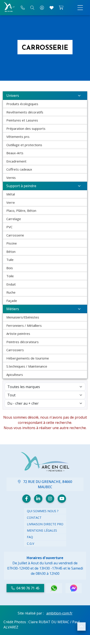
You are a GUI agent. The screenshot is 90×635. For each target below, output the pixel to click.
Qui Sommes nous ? (42, 511)
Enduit (11, 284)
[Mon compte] (42, 7)
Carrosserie (15, 235)
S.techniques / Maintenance (26, 366)
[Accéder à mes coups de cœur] (51, 7)
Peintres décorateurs (22, 342)
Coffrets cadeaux (19, 169)
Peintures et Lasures (22, 120)
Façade (11, 300)
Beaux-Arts (14, 153)
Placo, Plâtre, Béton (21, 210)
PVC (9, 227)
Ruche (11, 292)
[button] (81, 626)
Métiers (12, 308)
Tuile (10, 259)
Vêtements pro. (18, 136)
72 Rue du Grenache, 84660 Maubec (47, 484)
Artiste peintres (18, 333)
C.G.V (30, 543)
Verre (10, 202)
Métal (10, 194)
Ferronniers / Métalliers (24, 325)
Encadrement (16, 161)
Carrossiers (15, 350)
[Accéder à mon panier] (61, 7)
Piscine (11, 243)
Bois (9, 268)
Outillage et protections (24, 145)
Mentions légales (42, 530)
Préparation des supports (25, 128)
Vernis (11, 177)
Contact (34, 517)
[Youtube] (62, 499)
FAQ (30, 537)
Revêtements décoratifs (24, 112)
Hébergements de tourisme (27, 358)
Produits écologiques (22, 104)
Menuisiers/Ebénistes (22, 317)
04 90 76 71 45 (28, 588)
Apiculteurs (14, 374)
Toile (10, 276)
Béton (11, 251)
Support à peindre (21, 185)
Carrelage (13, 219)
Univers (12, 95)
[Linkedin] (38, 499)
